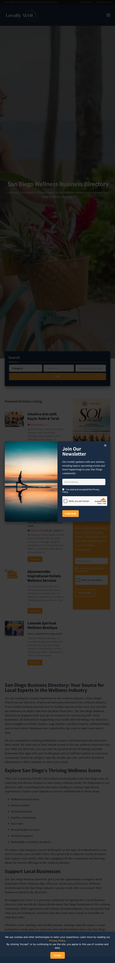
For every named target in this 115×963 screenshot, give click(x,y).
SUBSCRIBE (70, 513)
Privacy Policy (57, 940)
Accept (57, 955)
